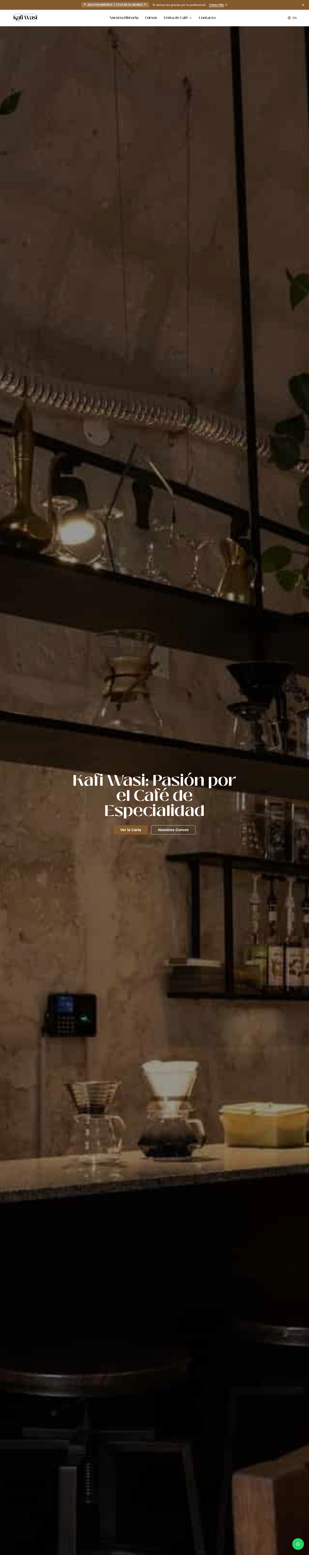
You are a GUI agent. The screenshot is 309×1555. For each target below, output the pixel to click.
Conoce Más (216, 4)
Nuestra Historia (124, 17)
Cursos (151, 17)
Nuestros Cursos (173, 830)
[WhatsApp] (298, 1544)
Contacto (207, 17)
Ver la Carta (130, 830)
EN (295, 18)
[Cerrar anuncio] (303, 4)
